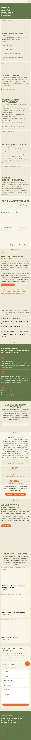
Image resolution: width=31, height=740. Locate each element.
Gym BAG (23, 227)
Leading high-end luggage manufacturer (12, 720)
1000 (15, 468)
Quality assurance (7, 361)
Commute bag (8, 245)
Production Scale (13, 33)
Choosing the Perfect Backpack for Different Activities (13, 586)
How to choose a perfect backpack (13, 612)
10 (15, 481)
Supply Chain (10, 75)
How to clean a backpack (10, 637)
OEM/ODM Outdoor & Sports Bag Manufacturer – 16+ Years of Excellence (8, 11)
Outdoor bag (8, 227)
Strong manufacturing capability (11, 376)
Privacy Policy (11, 737)
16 (15, 461)
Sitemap (4, 737)
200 (15, 474)
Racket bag (23, 245)
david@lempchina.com (9, 668)
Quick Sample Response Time (10, 391)
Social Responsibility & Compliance (12, 179)
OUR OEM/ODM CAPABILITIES (10, 101)
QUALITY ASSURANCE (14, 145)
